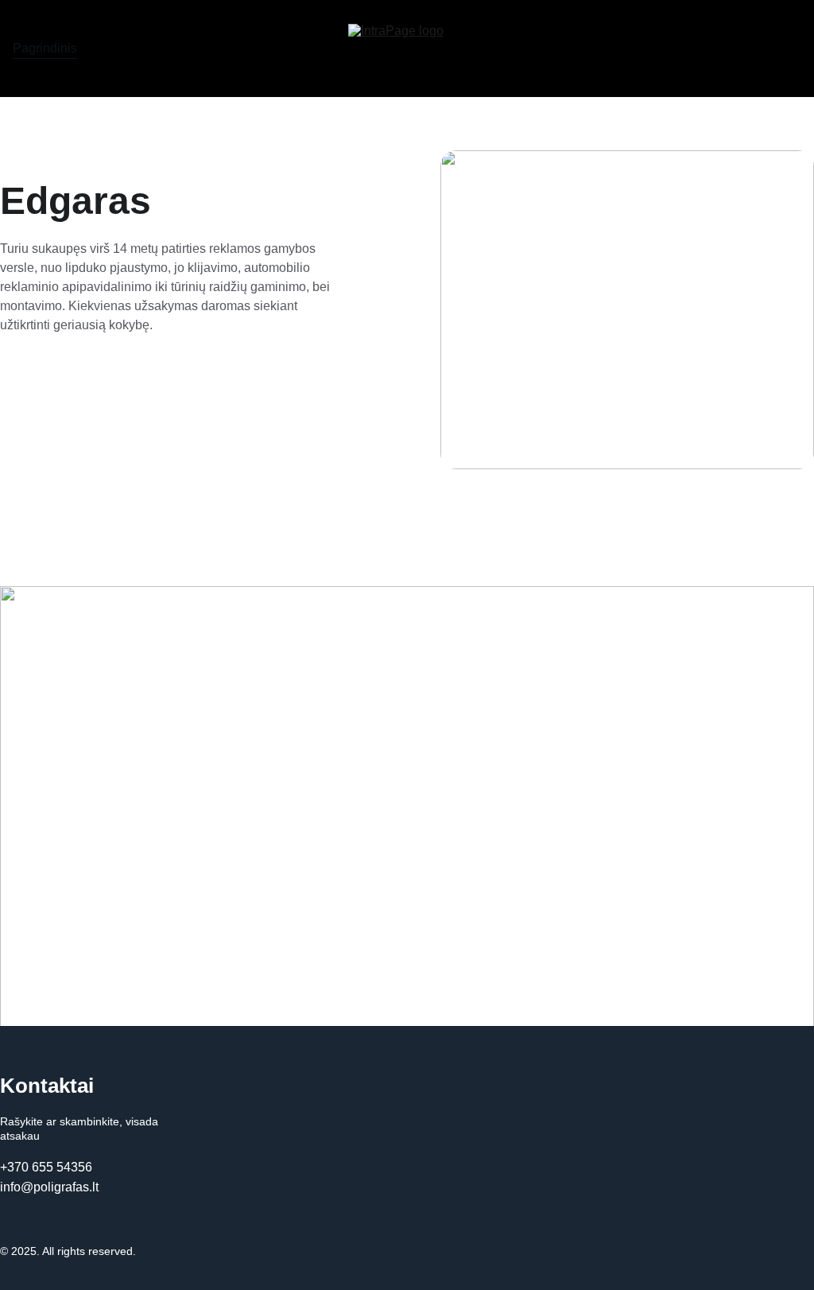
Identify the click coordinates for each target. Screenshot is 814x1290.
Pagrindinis (45, 48)
